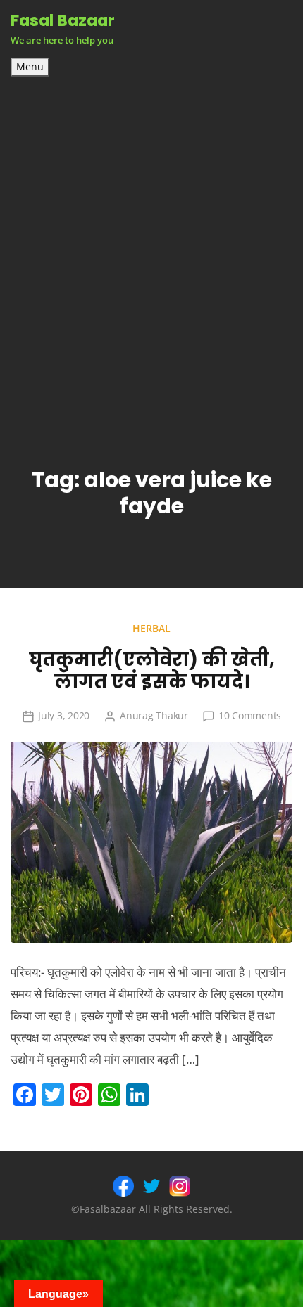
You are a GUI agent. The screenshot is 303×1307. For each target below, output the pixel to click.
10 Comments (249, 715)
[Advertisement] (151, 235)
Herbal (151, 628)
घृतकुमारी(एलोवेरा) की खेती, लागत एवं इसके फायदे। (152, 670)
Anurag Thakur (154, 715)
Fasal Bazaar (63, 20)
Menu (30, 66)
